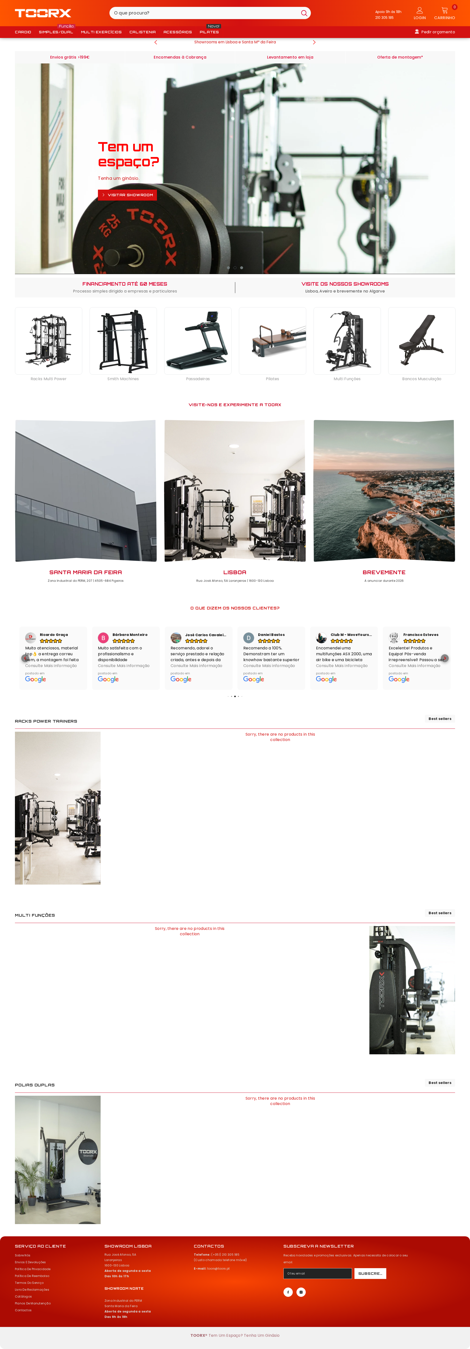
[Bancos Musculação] (421, 340)
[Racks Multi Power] (48, 340)
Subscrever (372, 1273)
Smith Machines (123, 379)
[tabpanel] (235, 168)
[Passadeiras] (197, 340)
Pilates (272, 379)
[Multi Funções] (347, 340)
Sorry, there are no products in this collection (280, 737)
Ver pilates (122, 200)
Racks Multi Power (49, 379)
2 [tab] (235, 267)
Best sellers (440, 719)
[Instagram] (301, 1292)
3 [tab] (241, 267)
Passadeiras (198, 379)
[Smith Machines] (123, 340)
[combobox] (204, 13)
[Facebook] (288, 1292)
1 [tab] (228, 267)
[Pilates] (272, 340)
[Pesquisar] (210, 13)
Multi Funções (347, 379)
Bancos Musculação (421, 379)
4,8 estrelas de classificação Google (235, 42)
